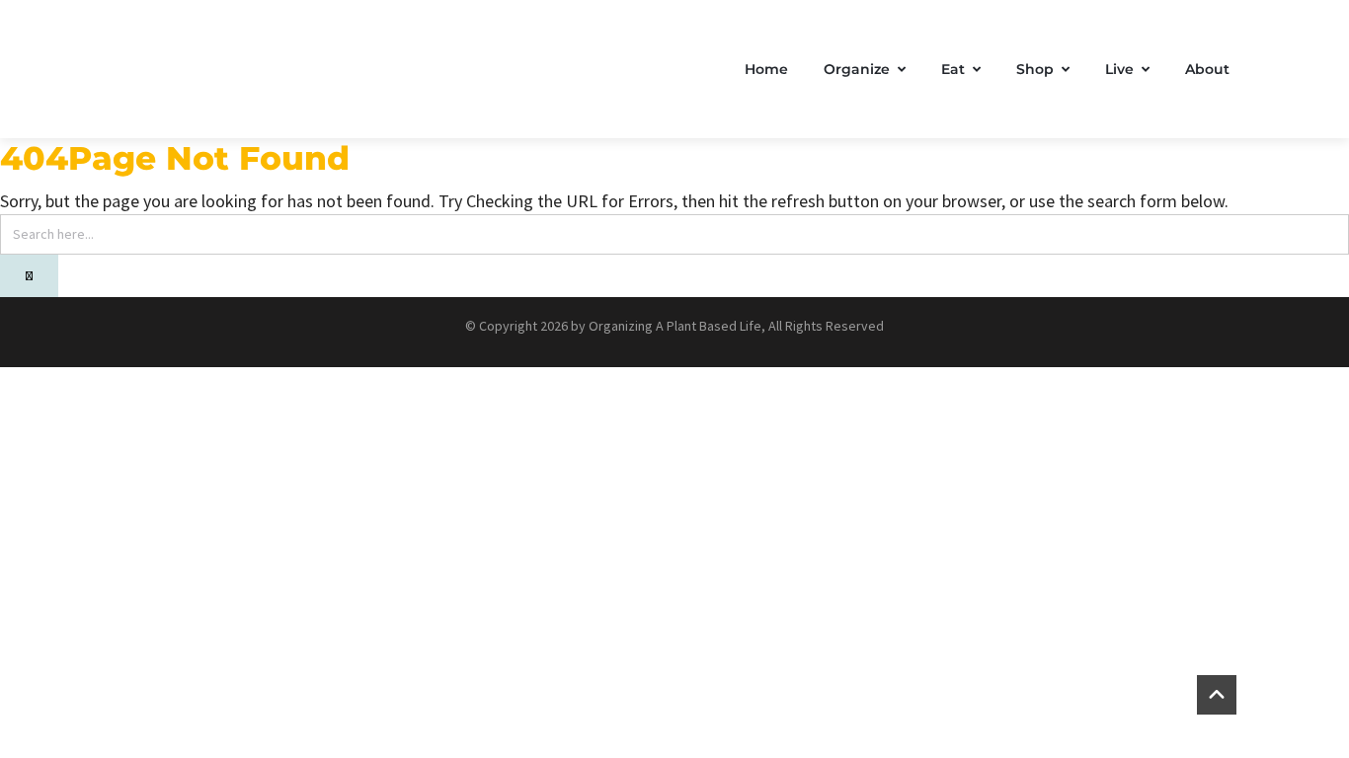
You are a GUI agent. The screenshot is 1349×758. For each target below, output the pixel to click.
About (1207, 69)
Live (1119, 69)
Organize (857, 69)
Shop (1035, 69)
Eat (953, 69)
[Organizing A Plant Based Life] (305, 69)
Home (766, 69)
